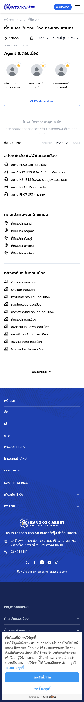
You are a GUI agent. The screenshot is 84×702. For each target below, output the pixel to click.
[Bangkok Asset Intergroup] (20, 7)
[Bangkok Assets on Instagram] (42, 562)
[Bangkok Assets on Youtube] (49, 562)
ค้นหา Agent (13, 470)
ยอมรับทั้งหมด (42, 677)
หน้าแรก (9, 400)
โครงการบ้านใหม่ (15, 458)
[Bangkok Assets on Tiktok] (57, 562)
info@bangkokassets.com (50, 571)
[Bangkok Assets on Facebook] (35, 562)
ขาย (7, 435)
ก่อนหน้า (46, 143)
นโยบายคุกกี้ (15, 667)
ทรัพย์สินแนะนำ (14, 447)
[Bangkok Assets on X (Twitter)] (27, 562)
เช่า (6, 423)
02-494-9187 (19, 551)
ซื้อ (6, 412)
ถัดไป (76, 143)
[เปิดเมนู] (77, 7)
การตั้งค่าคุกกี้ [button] (42, 688)
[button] (44, 38)
